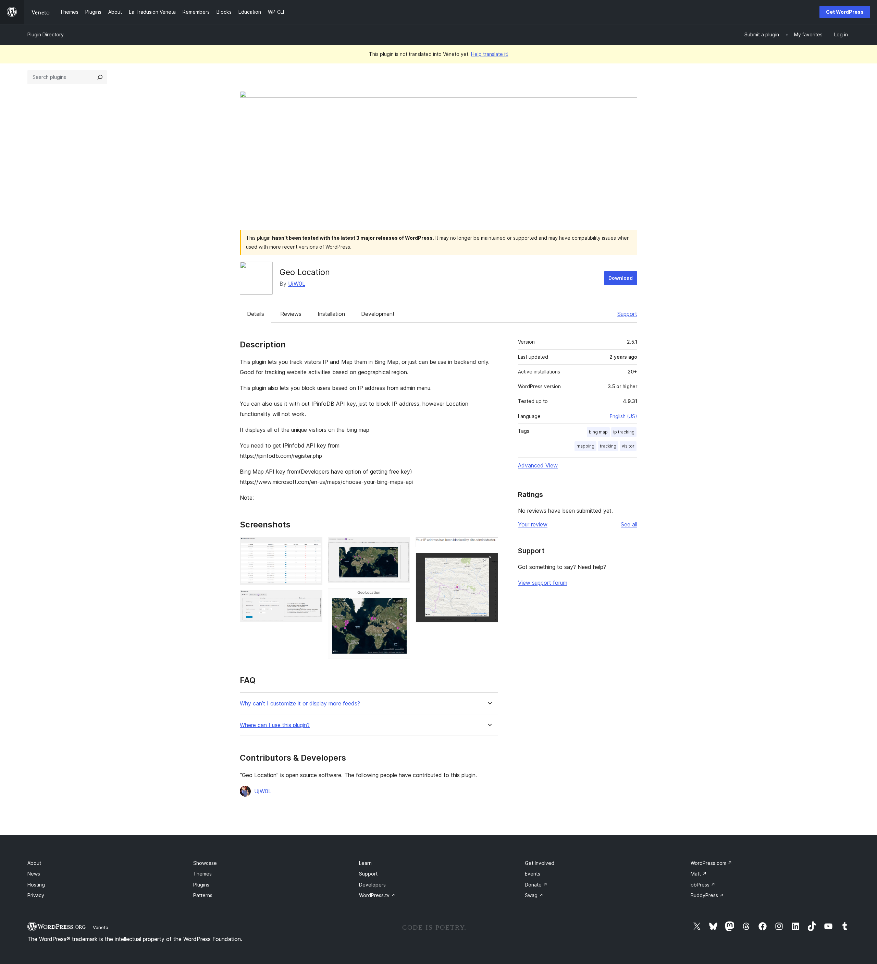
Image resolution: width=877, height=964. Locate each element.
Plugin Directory (45, 34)
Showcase (205, 863)
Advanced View (538, 465)
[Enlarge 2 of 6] (313, 599)
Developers (372, 885)
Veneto (100, 927)
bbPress (703, 885)
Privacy (35, 895)
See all (629, 524)
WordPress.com (711, 863)
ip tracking (623, 432)
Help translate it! (489, 54)
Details (255, 313)
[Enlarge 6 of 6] (488, 562)
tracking (608, 446)
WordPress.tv (377, 895)
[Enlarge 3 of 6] (400, 546)
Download (620, 278)
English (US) (623, 416)
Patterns (202, 895)
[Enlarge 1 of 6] (313, 546)
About (34, 863)
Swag (534, 895)
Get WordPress (845, 12)
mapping (585, 446)
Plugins (201, 885)
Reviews (290, 313)
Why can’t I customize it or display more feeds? (300, 703)
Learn (365, 863)
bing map (598, 432)
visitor (628, 446)
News (33, 874)
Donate (536, 885)
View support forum (542, 582)
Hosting (36, 885)
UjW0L (296, 283)
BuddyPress (707, 895)
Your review (532, 524)
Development (378, 313)
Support (627, 313)
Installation (331, 313)
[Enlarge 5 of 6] (488, 546)
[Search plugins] (100, 77)
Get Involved (539, 863)
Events (532, 874)
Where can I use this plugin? (275, 725)
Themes (202, 874)
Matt (699, 874)
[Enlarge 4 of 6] (400, 597)
